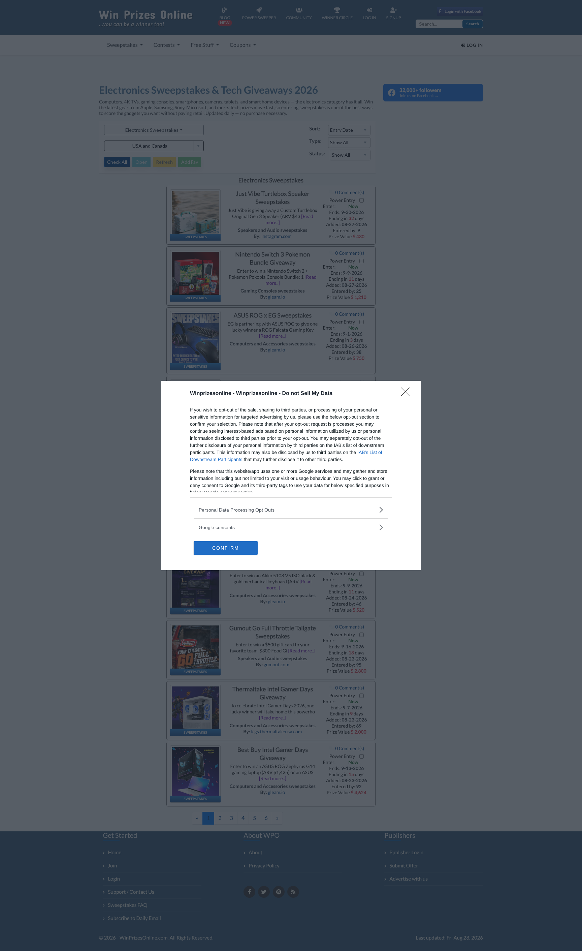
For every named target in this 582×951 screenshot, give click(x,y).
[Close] (407, 394)
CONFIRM (225, 548)
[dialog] (291, 475)
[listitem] (291, 509)
